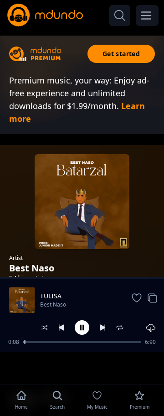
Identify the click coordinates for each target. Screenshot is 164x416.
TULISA (51, 295)
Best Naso (53, 304)
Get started (121, 53)
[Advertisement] (82, 367)
